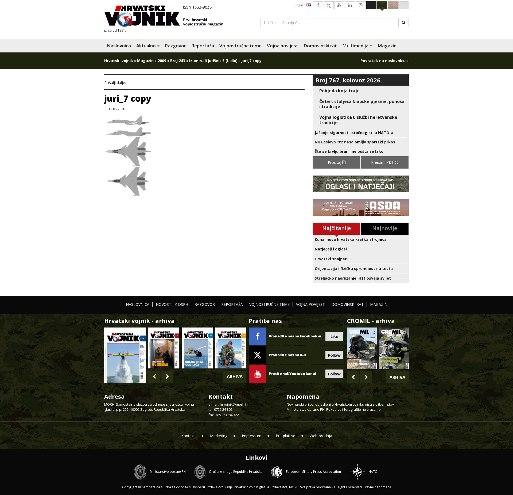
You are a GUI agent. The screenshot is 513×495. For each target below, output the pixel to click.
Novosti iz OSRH (172, 304)
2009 (162, 60)
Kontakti (188, 435)
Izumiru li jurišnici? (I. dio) (213, 60)
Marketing (218, 435)
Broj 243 (177, 60)
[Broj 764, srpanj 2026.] (197, 348)
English (300, 5)
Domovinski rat (320, 46)
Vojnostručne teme (240, 46)
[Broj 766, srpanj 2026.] (125, 354)
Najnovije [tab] (384, 228)
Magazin (387, 46)
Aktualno (146, 46)
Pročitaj (335, 162)
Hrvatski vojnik (118, 60)
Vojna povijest (282, 46)
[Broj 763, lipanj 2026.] (230, 348)
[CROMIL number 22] (394, 348)
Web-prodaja (321, 435)
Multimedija (356, 46)
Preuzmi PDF (383, 162)
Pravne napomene (377, 487)
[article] (361, 90)
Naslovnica (119, 46)
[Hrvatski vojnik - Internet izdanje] (167, 16)
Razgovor (175, 46)
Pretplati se (285, 435)
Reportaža (202, 46)
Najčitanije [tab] (336, 228)
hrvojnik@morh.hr (234, 404)
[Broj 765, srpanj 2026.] (163, 348)
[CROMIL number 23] (361, 348)
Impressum (251, 435)
